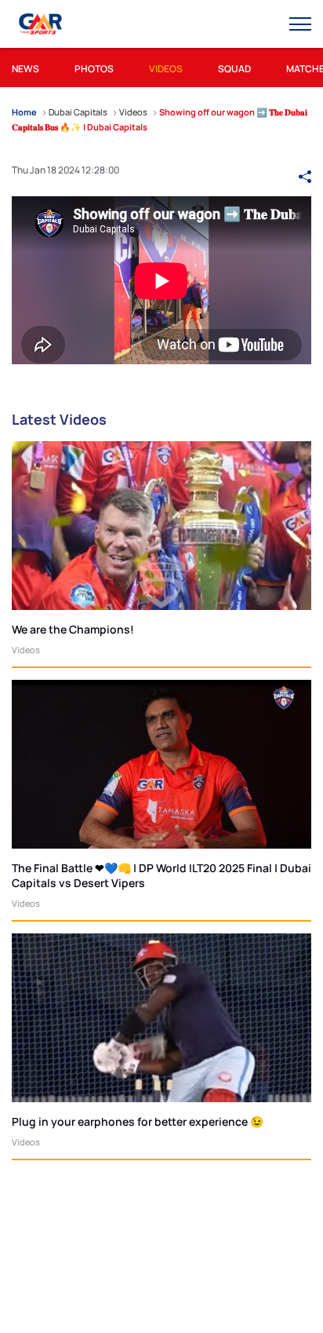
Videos (26, 650)
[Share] (305, 169)
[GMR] (41, 24)
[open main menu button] (300, 24)
